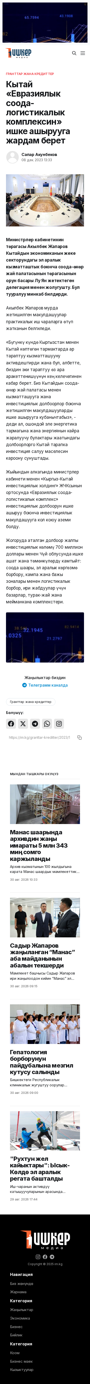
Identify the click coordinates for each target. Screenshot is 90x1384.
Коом (15, 1352)
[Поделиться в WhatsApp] (47, 724)
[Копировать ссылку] (79, 737)
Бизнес (16, 1326)
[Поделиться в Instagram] (59, 724)
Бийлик (16, 1335)
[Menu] (83, 53)
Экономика (20, 1318)
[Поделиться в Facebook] (11, 724)
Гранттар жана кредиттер (30, 74)
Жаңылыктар (21, 1309)
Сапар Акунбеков (39, 154)
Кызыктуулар (22, 1369)
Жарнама (18, 1291)
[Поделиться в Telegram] (35, 724)
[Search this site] (74, 53)
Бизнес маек (21, 1361)
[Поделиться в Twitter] (23, 724)
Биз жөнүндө (21, 1283)
